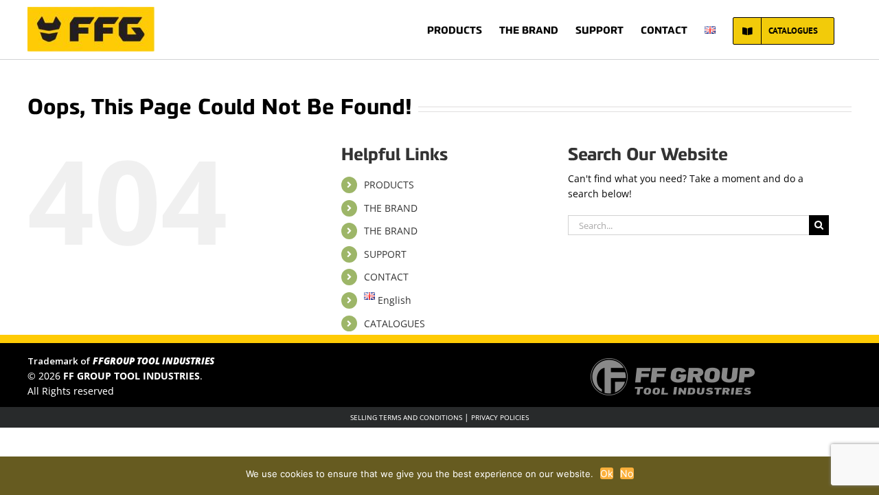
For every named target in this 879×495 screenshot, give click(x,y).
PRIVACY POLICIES (500, 417)
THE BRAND (391, 207)
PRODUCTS (389, 184)
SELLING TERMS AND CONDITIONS (406, 417)
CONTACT (386, 276)
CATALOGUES (394, 323)
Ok (607, 473)
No (627, 473)
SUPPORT (385, 254)
